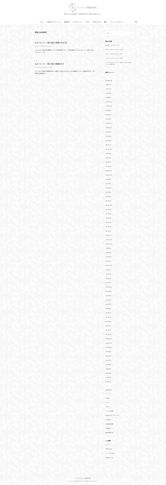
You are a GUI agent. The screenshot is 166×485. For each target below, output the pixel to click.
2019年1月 (108, 283)
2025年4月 (108, 115)
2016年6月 (108, 364)
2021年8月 (108, 209)
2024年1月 (108, 145)
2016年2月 (108, 377)
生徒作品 (108, 428)
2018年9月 (108, 295)
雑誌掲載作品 (109, 432)
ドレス (107, 402)
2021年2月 (108, 231)
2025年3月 (108, 119)
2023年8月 (108, 158)
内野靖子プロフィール (54, 22)
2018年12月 (108, 287)
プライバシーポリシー (117, 22)
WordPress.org (109, 457)
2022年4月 (108, 188)
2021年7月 (108, 214)
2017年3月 (108, 326)
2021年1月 (108, 235)
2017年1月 (108, 334)
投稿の (108, 449)
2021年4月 (108, 222)
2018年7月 (108, 300)
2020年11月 (108, 244)
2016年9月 (108, 351)
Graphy (87, 481)
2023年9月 (108, 153)
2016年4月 (108, 373)
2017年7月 (108, 317)
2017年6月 (108, 321)
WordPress (77, 481)
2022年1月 (108, 201)
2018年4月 (108, 308)
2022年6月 (108, 184)
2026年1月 (108, 97)
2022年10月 (108, 175)
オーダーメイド (77, 22)
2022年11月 (108, 171)
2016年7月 (108, 360)
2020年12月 (108, 239)
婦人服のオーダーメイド (112, 415)
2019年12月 (108, 265)
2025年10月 (108, 106)
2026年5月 (108, 89)
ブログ (87, 22)
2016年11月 (108, 343)
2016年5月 (108, 369)
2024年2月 (108, 140)
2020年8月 (108, 248)
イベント (37, 39)
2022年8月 (108, 179)
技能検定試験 (109, 424)
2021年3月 (108, 227)
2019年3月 (108, 274)
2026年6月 (108, 84)
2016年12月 (108, 339)
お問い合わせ (97, 22)
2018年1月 (108, 313)
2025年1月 (108, 123)
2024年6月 (108, 132)
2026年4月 (108, 93)
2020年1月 (108, 261)
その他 (107, 398)
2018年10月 (108, 291)
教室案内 (66, 22)
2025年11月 (108, 102)
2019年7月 (108, 270)
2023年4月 (108, 162)
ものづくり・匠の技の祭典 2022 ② (51, 42)
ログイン (108, 444)
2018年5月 (108, 304)
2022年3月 (108, 192)
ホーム (42, 22)
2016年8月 (108, 356)
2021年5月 (108, 218)
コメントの (110, 453)
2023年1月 (108, 166)
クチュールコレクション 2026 (114, 49)
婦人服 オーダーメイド (112, 45)
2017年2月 (108, 330)
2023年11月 (108, 149)
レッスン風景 (109, 411)
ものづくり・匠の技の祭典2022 (49, 63)
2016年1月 (108, 382)
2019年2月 (108, 278)
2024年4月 (108, 136)
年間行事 (108, 419)
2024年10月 (108, 127)
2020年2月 (108, 257)
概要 (105, 22)
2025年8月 (108, 110)
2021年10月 (108, 205)
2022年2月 (108, 196)
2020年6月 (108, 252)
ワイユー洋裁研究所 (85, 478)
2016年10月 (108, 347)
